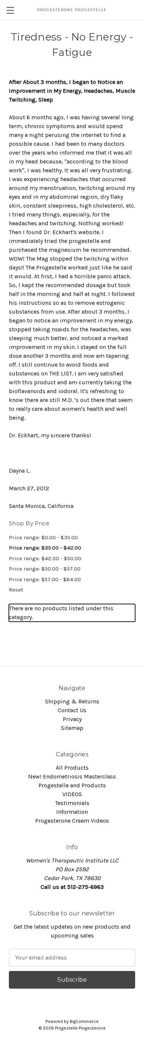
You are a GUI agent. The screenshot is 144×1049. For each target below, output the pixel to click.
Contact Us (72, 710)
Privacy (72, 719)
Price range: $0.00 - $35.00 (43, 537)
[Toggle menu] (10, 10)
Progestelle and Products (72, 785)
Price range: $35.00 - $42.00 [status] (45, 547)
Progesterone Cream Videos (72, 820)
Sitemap (72, 727)
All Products (72, 767)
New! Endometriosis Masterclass (72, 776)
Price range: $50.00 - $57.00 (44, 568)
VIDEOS (72, 794)
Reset (16, 589)
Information (72, 811)
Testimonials (72, 802)
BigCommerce (84, 1021)
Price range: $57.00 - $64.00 (45, 579)
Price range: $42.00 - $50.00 (45, 558)
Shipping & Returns (72, 701)
